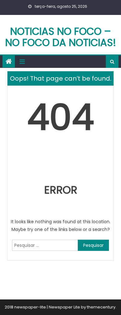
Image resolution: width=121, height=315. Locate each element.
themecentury (101, 307)
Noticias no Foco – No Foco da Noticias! (60, 36)
